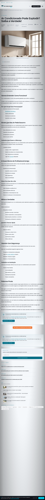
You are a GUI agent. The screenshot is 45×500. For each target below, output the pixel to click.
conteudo (5, 10)
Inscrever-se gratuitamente (22, 357)
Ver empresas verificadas (8, 320)
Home (2, 10)
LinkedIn (37, 24)
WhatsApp (31, 24)
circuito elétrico (10, 254)
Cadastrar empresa (36, 6)
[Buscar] (30, 6)
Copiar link (24, 26)
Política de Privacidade (15, 498)
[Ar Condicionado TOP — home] (6, 6)
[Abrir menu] (42, 6)
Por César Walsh (3, 25)
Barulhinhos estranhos (10, 111)
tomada (11, 156)
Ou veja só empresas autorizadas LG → (9, 345)
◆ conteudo (4, 15)
